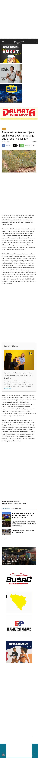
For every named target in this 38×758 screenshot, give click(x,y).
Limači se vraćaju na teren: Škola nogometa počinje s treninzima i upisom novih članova (22, 515)
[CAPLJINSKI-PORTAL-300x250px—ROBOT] (11, 62)
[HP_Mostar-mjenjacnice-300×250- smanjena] (19, 613)
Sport (3, 520)
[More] (34, 145)
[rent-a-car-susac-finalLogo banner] (19, 589)
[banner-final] (19, 662)
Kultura (3, 526)
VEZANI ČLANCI (6, 508)
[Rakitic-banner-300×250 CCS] (11, 82)
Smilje (24, 503)
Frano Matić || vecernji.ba (13, 501)
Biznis (4, 129)
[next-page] (6, 539)
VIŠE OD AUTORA (16, 508)
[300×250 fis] (11, 93)
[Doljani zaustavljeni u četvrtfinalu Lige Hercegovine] (6, 532)
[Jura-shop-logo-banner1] (19, 119)
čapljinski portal (17, 503)
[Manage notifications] (3, 754)
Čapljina (10, 503)
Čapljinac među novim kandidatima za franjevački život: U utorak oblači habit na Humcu (23, 524)
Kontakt (3, 753)
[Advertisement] (19, 19)
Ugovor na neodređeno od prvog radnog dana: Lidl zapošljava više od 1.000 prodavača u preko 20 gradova (18, 375)
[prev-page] (3, 539)
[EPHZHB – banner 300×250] (19, 636)
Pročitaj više (7, 388)
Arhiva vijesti (33, 753)
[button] (3, 41)
